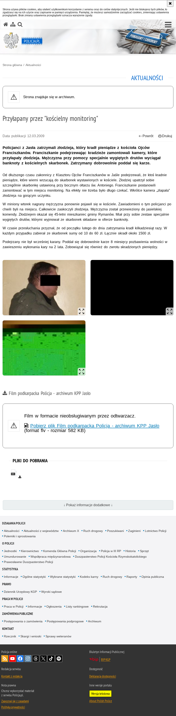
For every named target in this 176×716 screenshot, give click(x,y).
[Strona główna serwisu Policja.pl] (5, 24)
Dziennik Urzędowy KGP (20, 591)
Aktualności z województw (41, 531)
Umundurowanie (15, 556)
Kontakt (8, 628)
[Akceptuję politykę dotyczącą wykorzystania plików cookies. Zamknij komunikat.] (170, 3)
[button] (168, 24)
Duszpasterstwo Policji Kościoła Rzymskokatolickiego (111, 556)
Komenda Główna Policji (59, 551)
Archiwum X (71, 531)
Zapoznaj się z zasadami (15, 701)
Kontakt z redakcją (11, 676)
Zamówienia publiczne (17, 613)
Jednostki (10, 551)
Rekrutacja (100, 606)
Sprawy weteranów (58, 636)
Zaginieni (134, 531)
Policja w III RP (111, 551)
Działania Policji (13, 523)
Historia (130, 551)
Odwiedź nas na (12, 658)
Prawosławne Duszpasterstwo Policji (28, 562)
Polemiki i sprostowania (20, 536)
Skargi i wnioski (30, 636)
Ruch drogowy (93, 531)
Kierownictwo (30, 551)
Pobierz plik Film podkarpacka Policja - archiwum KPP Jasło (94, 425)
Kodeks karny (89, 576)
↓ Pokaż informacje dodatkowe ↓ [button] (88, 505)
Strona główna (12, 65)
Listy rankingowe (77, 606)
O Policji (8, 543)
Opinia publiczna (152, 576)
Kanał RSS (4, 658)
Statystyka (10, 569)
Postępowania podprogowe (65, 621)
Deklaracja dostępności (102, 676)
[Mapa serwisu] (12, 24)
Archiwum (94, 621)
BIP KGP (105, 659)
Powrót (148, 136)
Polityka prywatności (13, 707)
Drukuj (167, 136)
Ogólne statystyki (34, 576)
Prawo (6, 584)
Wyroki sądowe (51, 591)
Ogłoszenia (54, 606)
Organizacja (88, 551)
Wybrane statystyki (63, 576)
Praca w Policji (12, 599)
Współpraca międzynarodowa (50, 556)
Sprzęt (144, 551)
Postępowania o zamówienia (23, 621)
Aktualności (33, 65)
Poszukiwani (115, 531)
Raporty (131, 576)
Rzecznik (10, 636)
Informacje (11, 576)
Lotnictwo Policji (155, 531)
